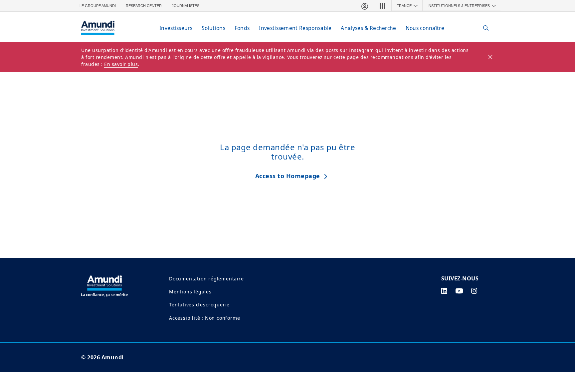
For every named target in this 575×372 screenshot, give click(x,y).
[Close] (491, 57)
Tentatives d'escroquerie (199, 304)
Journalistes (185, 6)
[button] (382, 5)
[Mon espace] (364, 5)
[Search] (482, 28)
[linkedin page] (444, 290)
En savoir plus (121, 64)
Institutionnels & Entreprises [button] (462, 6)
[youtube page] (459, 290)
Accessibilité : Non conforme (204, 318)
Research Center (144, 6)
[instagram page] (474, 290)
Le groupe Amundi (98, 6)
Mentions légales (190, 291)
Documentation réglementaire (206, 278)
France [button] (407, 6)
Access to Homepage (287, 176)
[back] (556, 219)
